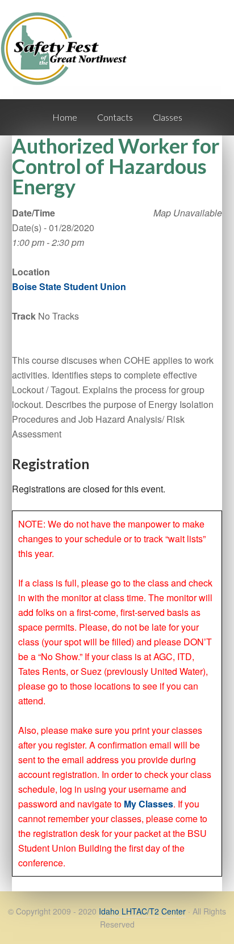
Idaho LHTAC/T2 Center (142, 911)
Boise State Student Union (69, 286)
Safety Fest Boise (68, 58)
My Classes (148, 803)
